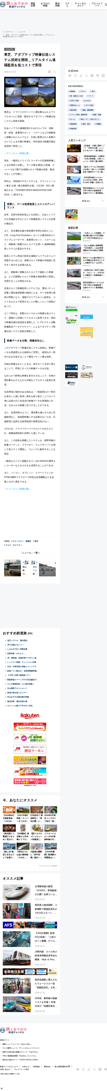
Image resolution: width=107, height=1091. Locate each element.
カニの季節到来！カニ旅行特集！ (20, 684)
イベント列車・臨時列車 (78, 114)
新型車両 (73, 124)
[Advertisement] (30, 605)
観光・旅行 (86, 124)
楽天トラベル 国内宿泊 (17, 640)
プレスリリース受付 (21, 1069)
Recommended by (45, 866)
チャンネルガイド (80, 4)
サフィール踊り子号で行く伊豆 (20, 706)
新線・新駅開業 (88, 110)
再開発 (98, 124)
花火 (93, 91)
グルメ (83, 91)
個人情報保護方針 (61, 1067)
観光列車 (73, 110)
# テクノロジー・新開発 (21, 541)
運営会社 (47, 1067)
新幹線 (72, 91)
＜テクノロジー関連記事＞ (17, 153)
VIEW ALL (86, 200)
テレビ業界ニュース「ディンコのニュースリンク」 (22, 1048)
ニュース (21, 32)
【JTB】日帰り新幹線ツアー (19, 675)
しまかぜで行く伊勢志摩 (17, 649)
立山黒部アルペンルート (17, 688)
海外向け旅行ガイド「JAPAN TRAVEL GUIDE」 (21, 1060)
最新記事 (33, 4)
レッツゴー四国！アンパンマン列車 (21, 662)
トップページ (8, 32)
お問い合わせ (5, 1069)
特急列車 (73, 128)
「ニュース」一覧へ (30, 553)
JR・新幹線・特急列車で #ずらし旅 (21, 658)
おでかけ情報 (45, 4)
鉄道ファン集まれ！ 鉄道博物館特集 (22, 671)
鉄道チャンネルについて (9, 1067)
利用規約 (36, 1067)
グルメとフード (97, 4)
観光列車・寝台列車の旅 (17, 701)
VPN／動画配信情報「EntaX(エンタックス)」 (20, 1056)
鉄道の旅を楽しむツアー (17, 693)
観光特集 (57, 4)
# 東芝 (35, 541)
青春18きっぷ (75, 105)
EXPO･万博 (74, 101)
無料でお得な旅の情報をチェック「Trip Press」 (21, 1052)
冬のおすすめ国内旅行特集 (18, 697)
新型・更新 (97, 114)
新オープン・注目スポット (90, 119)
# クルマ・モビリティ (13, 545)
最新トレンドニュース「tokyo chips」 (17, 1044)
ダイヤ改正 (89, 105)
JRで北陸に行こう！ (15, 645)
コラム (67, 4)
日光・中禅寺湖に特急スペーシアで (21, 666)
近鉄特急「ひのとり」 (16, 653)
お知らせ (25, 1067)
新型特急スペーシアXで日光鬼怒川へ (22, 680)
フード (91, 96)
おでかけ (88, 101)
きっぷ (72, 119)
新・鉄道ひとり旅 (76, 96)
